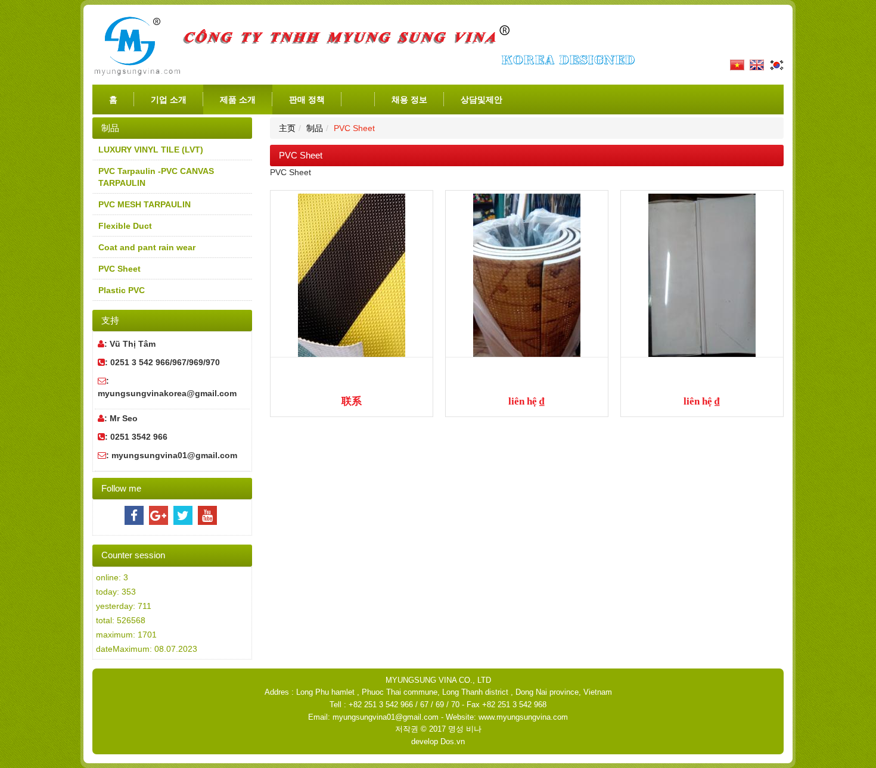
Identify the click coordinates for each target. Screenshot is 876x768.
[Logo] (367, 45)
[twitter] (182, 515)
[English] (755, 64)
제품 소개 (238, 99)
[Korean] (775, 64)
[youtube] (207, 515)
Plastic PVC (121, 290)
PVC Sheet (119, 268)
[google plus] (158, 515)
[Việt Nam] (735, 64)
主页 (287, 128)
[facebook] (134, 515)
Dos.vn (452, 741)
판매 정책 (307, 99)
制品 (314, 128)
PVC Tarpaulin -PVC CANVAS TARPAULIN (156, 177)
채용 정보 (409, 99)
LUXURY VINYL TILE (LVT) (150, 149)
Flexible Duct (125, 226)
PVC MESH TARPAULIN (144, 204)
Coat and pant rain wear (146, 247)
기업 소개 (169, 99)
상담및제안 (481, 99)
